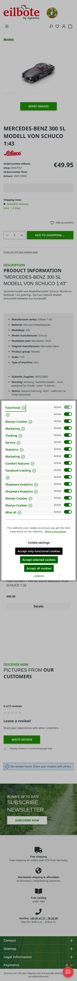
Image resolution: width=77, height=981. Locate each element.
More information (55, 531)
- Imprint (38, 575)
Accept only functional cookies (39, 551)
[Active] (68, 407)
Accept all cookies (39, 568)
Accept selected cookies (39, 560)
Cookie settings (39, 543)
